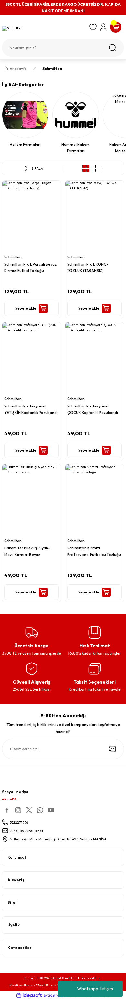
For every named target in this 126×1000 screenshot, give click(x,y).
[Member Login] (103, 27)
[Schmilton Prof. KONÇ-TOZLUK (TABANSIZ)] (94, 216)
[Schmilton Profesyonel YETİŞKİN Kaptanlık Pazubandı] (31, 358)
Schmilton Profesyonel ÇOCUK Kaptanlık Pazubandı (92, 409)
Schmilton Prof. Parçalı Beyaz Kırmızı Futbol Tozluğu (30, 267)
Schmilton (52, 68)
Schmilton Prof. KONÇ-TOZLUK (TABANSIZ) (88, 267)
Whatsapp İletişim (95, 989)
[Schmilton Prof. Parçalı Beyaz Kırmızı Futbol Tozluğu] (31, 216)
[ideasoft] (29, 995)
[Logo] (43, 28)
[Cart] (115, 27)
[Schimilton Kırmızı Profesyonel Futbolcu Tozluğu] (94, 500)
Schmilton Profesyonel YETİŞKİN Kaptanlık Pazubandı (31, 409)
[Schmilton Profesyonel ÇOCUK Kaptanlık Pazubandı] (94, 358)
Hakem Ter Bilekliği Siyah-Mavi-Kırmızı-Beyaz (27, 551)
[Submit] (112, 749)
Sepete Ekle (25, 308)
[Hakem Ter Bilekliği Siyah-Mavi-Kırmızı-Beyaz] (31, 500)
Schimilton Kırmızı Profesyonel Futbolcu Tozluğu (94, 551)
